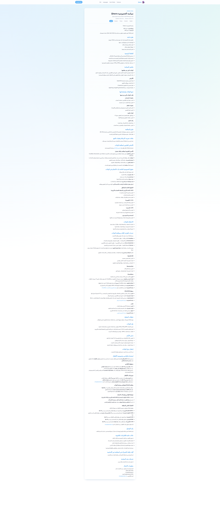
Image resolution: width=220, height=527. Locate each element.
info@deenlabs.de (99, 381)
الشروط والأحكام (117, 148)
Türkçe (121, 21)
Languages (105, 2)
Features (119, 2)
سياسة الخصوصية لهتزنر (121, 313)
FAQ (100, 2)
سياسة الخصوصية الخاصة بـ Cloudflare (109, 287)
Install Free (78, 2)
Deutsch (126, 21)
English (131, 21)
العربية (111, 21)
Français (116, 21)
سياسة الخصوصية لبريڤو (121, 300)
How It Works (112, 2)
